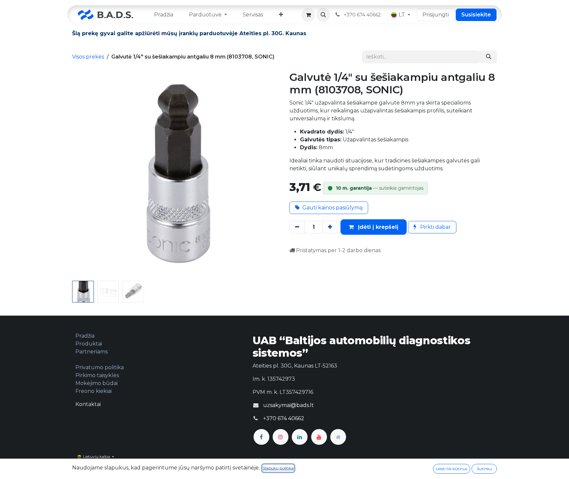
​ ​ (363, 15)
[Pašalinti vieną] (297, 227)
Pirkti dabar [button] (435, 227)
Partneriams (91, 351)
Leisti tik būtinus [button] (451, 468)
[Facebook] (261, 437)
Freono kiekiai (93, 391)
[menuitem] (163, 14)
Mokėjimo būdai (96, 383)
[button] (323, 15)
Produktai (88, 344)
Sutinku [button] (484, 468)
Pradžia (85, 336)
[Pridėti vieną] (330, 227)
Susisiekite (476, 15)
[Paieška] (488, 57)
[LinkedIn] (300, 437)
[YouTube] (319, 437)
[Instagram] (280, 437)
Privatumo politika (99, 367)
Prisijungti (435, 15)
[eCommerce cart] (308, 15)
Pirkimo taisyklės (97, 375)
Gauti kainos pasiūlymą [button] (332, 207)
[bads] (338, 437)
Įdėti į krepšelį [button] (377, 227)
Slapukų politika (278, 468)
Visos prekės (88, 57)
